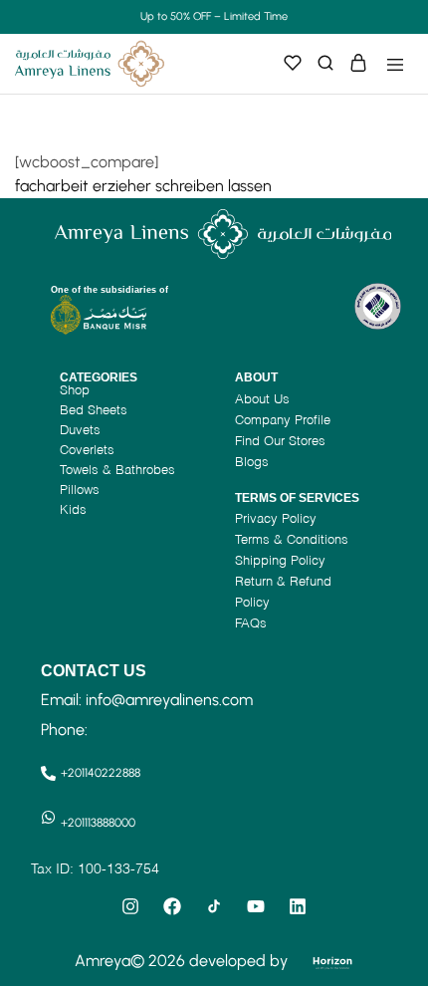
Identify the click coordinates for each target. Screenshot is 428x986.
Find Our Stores (280, 440)
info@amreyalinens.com (169, 699)
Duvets (80, 429)
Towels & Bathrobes (117, 469)
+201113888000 (98, 823)
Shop (75, 389)
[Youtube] (256, 906)
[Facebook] (172, 906)
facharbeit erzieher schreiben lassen (143, 185)
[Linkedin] (298, 906)
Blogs (252, 461)
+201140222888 (100, 773)
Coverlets (87, 449)
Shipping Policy (280, 560)
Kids (73, 509)
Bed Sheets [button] (93, 409)
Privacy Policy (276, 518)
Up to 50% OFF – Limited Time (214, 16)
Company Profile (282, 419)
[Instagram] (130, 906)
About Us (262, 398)
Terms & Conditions (291, 539)
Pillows (80, 489)
